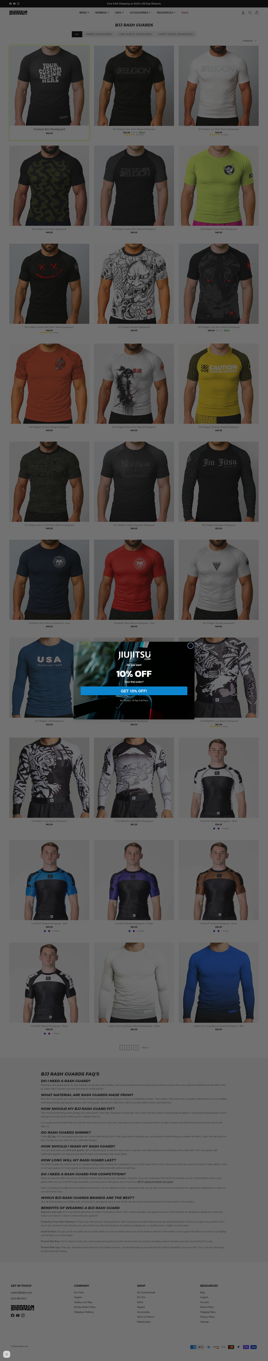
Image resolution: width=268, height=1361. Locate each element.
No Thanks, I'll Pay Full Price (134, 700)
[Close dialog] (190, 645)
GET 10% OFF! (134, 690)
